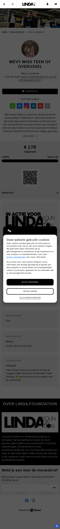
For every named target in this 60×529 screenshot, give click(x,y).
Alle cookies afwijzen (30, 298)
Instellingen (30, 291)
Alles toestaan (30, 282)
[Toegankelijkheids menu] (57, 526)
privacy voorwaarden (16, 257)
